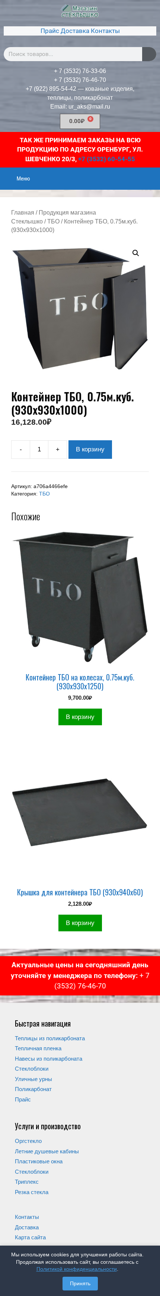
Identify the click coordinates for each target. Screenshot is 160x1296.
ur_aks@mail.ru (89, 106)
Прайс (50, 30)
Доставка (75, 30)
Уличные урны (33, 1079)
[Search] (149, 54)
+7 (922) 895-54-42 (51, 89)
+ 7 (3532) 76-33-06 (80, 71)
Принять (80, 1283)
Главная (22, 212)
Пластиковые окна (39, 1161)
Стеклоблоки (31, 1068)
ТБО (53, 221)
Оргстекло (28, 1141)
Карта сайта (30, 1237)
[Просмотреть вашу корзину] (150, 174)
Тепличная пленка (38, 1048)
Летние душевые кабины (47, 1151)
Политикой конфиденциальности (76, 1269)
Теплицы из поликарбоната (50, 1038)
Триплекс (27, 1182)
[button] (136, 253)
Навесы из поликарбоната (48, 1058)
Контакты (105, 30)
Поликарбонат (33, 1089)
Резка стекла (31, 1192)
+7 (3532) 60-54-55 (106, 159)
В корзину (90, 449)
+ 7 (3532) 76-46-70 (80, 80)
